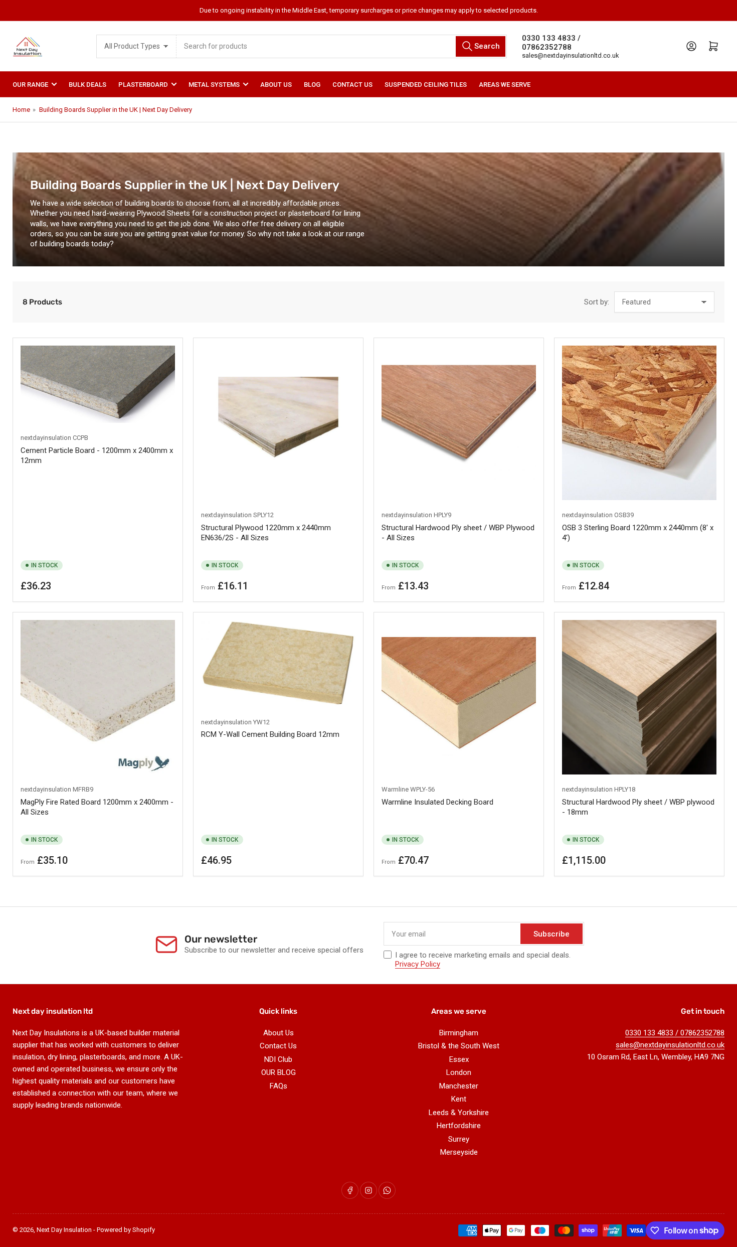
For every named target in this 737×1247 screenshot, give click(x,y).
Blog (312, 84)
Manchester (458, 1085)
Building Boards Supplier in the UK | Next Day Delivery (115, 109)
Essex (459, 1059)
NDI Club (278, 1059)
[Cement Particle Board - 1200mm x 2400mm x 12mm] (98, 384)
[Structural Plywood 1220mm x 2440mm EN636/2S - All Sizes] (278, 423)
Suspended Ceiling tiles (426, 84)
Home (21, 109)
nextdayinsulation (46, 437)
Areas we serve (504, 84)
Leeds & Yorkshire (459, 1112)
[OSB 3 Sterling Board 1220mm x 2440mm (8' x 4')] (639, 423)
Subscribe (551, 934)
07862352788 (547, 47)
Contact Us (352, 84)
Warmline (395, 789)
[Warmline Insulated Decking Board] (459, 697)
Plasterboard (143, 84)
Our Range (30, 84)
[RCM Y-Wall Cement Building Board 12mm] (278, 663)
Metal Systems (214, 84)
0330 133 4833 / (551, 38)
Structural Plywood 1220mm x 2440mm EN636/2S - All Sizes (266, 532)
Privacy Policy (417, 964)
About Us (276, 84)
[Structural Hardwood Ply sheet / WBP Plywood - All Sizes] (459, 423)
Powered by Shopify (126, 1229)
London (458, 1072)
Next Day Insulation (64, 1229)
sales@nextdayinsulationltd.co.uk (570, 55)
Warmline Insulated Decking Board (437, 802)
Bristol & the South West (458, 1045)
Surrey (458, 1139)
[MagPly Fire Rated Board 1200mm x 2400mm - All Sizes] (98, 697)
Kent (458, 1099)
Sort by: (596, 301)
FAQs (278, 1085)
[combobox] (341, 46)
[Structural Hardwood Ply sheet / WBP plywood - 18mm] (639, 697)
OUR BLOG (278, 1072)
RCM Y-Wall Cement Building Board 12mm (270, 734)
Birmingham (458, 1032)
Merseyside (459, 1152)
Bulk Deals (87, 84)
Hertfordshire (459, 1125)
